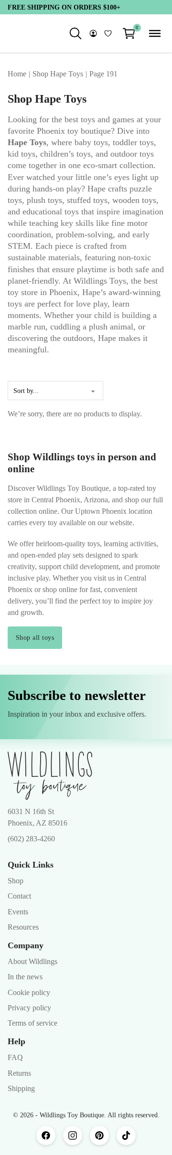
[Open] (155, 33)
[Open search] (75, 33)
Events (18, 912)
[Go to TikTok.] (126, 1135)
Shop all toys (35, 637)
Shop (15, 881)
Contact (19, 896)
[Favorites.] (108, 33)
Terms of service (32, 1023)
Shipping (21, 1088)
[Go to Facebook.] (45, 1135)
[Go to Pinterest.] (99, 1135)
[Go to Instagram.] (72, 1135)
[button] (129, 33)
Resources (23, 927)
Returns (19, 1073)
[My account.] (93, 33)
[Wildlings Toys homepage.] (50, 776)
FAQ (15, 1057)
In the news (25, 977)
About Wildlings (32, 961)
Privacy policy (29, 1008)
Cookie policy (29, 992)
